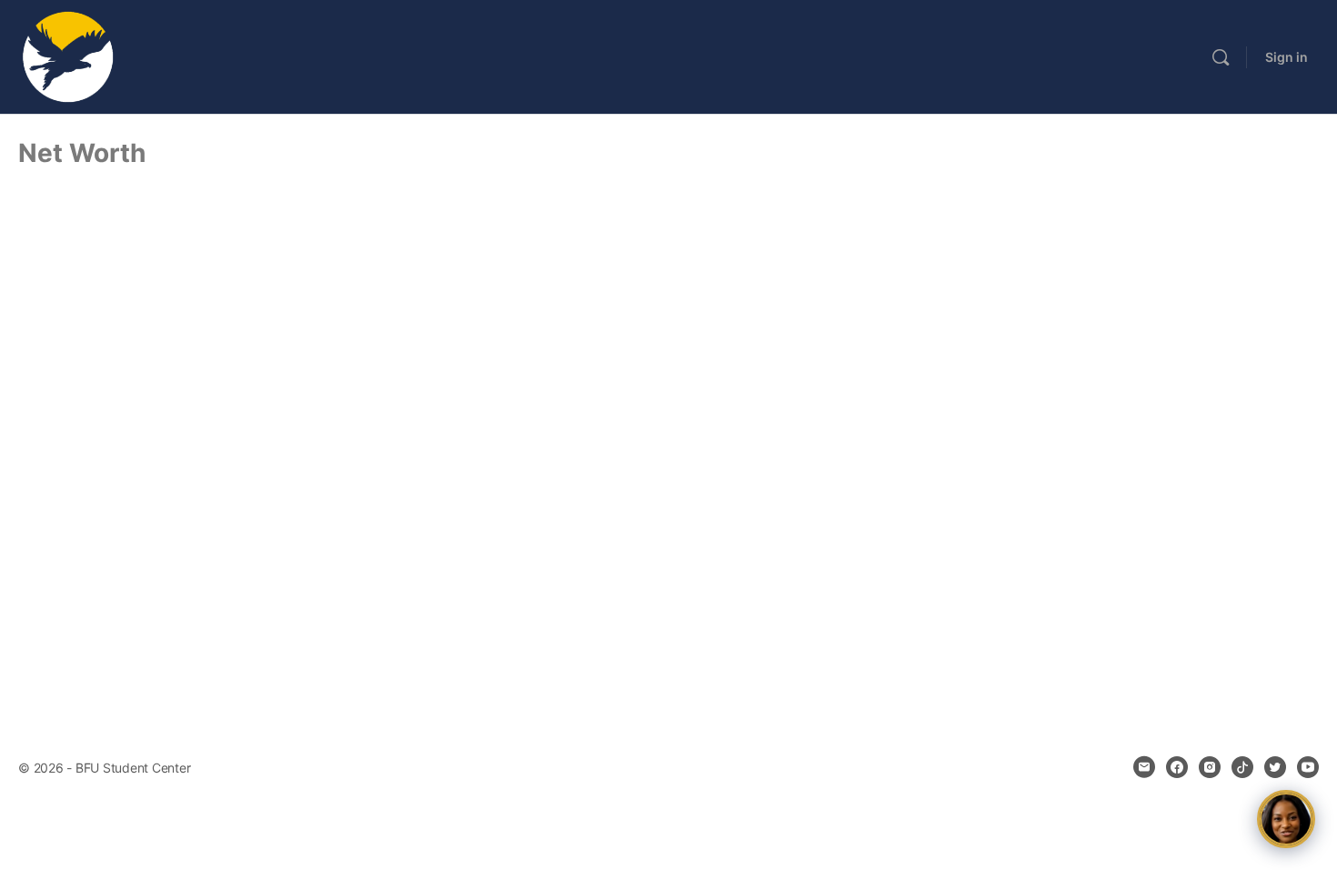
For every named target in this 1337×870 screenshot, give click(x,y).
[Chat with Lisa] (1286, 819)
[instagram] (1210, 767)
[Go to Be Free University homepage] (67, 56)
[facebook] (1177, 767)
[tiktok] (1242, 767)
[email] (1144, 767)
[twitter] (1275, 767)
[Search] (1220, 57)
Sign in (1286, 57)
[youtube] (1308, 767)
